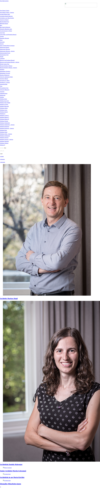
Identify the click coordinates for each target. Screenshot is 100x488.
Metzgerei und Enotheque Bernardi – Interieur (9, 62)
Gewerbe (2, 36)
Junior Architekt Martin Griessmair (7, 45)
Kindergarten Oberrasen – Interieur (7, 51)
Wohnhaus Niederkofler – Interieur (7, 124)
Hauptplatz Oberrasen (4, 38)
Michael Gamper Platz (4, 64)
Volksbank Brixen (3, 93)
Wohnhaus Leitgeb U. (4, 115)
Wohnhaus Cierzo (3, 110)
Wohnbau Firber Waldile (5, 102)
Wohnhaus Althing (4, 108)
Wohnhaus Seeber (3, 132)
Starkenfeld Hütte (3, 84)
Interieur (2, 43)
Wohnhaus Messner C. (4, 117)
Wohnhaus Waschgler (4, 141)
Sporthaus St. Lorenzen (5, 82)
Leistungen (2, 58)
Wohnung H (2, 145)
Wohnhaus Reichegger (4, 126)
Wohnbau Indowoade (4, 106)
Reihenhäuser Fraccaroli (5, 73)
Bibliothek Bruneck (4, 23)
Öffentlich (2, 69)
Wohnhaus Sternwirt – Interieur (6, 139)
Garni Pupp (2, 32)
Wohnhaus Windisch (4, 143)
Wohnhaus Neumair (4, 121)
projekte (2, 147)
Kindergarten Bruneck (4, 47)
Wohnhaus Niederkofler (5, 122)
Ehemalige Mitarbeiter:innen (6, 29)
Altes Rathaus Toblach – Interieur (7, 12)
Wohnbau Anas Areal (4, 100)
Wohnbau (2, 97)
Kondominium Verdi (4, 54)
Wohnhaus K (2, 113)
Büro (1, 25)
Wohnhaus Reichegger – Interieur (7, 128)
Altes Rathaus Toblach (4, 10)
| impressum (2, 162)
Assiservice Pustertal (4, 19)
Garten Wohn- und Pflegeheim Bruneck (8, 34)
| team (1, 153)
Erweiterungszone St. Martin (6, 30)
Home (1, 40)
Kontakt (1, 56)
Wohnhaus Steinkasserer (5, 135)
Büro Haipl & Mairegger (5, 27)
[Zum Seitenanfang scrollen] (0, 487)
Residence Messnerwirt (4, 75)
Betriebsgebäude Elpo (4, 21)
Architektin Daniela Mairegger (6, 16)
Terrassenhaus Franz (4, 87)
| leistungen (2, 159)
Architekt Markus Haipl (5, 14)
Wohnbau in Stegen (4, 104)
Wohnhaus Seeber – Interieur (6, 134)
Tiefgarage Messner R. (4, 89)
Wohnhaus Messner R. (4, 119)
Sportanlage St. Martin (4, 80)
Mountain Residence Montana (6, 65)
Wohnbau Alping (3, 99)
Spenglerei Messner (4, 78)
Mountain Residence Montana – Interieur (8, 67)
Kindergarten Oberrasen (5, 49)
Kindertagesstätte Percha (5, 53)
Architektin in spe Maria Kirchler (7, 18)
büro (5, 147)
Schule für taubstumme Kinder (6, 76)
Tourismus (2, 91)
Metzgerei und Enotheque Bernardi (7, 60)
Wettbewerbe (2, 95)
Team (1, 86)
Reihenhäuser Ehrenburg (5, 71)
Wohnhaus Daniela (4, 111)
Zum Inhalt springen (4, 0)
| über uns (2, 150)
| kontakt (2, 156)
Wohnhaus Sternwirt (4, 137)
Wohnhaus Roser (3, 130)
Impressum (2, 42)
